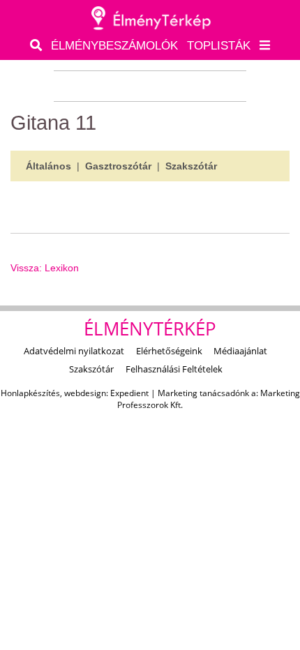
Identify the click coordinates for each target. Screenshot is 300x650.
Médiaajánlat (240, 351)
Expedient (129, 393)
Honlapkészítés (30, 393)
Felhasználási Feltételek (174, 369)
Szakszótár (191, 166)
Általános (48, 166)
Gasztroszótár (118, 166)
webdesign (85, 393)
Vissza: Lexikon (44, 267)
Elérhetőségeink (169, 351)
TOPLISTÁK (218, 45)
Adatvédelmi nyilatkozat (74, 351)
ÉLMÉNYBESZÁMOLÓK (114, 45)
